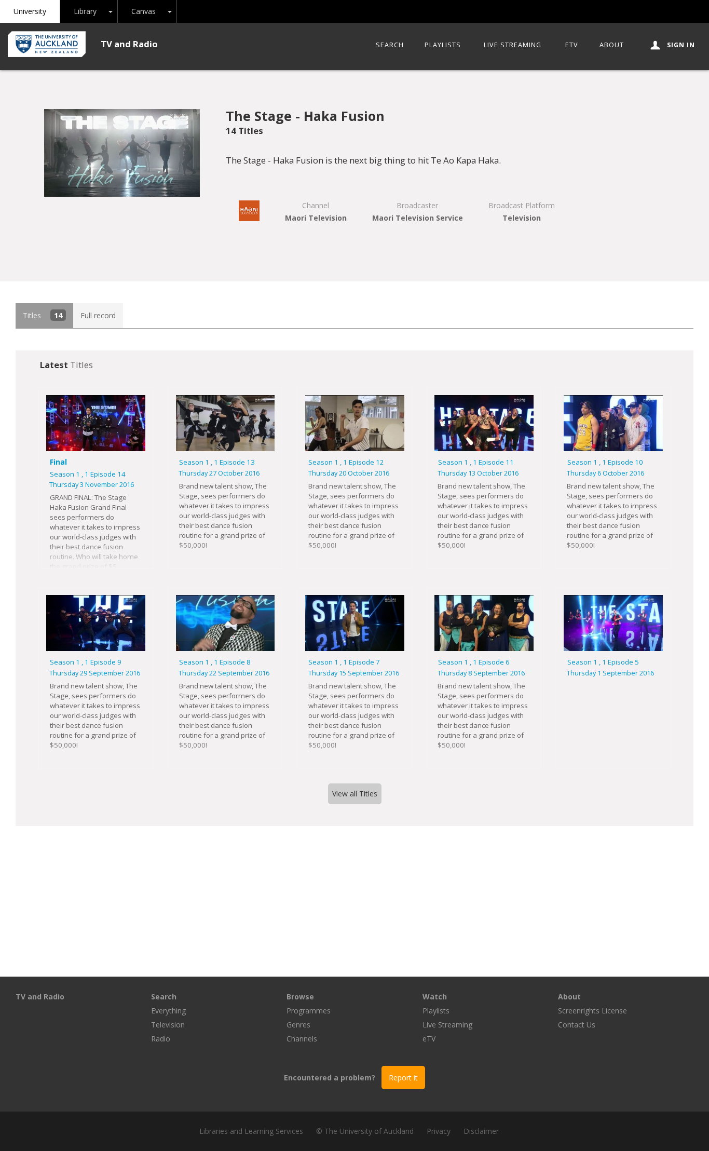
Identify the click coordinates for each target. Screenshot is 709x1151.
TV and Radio (129, 44)
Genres (298, 1025)
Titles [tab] (42, 315)
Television (168, 1025)
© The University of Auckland (365, 1131)
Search (390, 44)
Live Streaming (512, 44)
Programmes (309, 1010)
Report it (403, 1077)
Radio (160, 1039)
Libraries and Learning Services (251, 1131)
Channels (302, 1039)
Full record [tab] (98, 315)
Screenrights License (592, 1010)
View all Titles (354, 793)
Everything (168, 1010)
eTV (571, 44)
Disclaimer (481, 1131)
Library (85, 11)
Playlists (443, 44)
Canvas (143, 11)
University (29, 11)
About (611, 44)
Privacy (439, 1131)
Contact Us (576, 1025)
